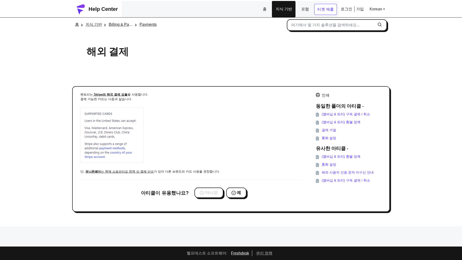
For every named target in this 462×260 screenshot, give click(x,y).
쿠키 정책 (264, 253)
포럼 (305, 9)
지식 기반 (284, 9)
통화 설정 (329, 138)
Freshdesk (240, 253)
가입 (360, 9)
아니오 (211, 192)
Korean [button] (376, 9)
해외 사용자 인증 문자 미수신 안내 (348, 172)
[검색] (379, 25)
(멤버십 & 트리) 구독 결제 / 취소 (346, 114)
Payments (148, 24)
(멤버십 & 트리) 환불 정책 (341, 122)
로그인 (346, 9)
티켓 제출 (325, 9)
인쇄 (325, 95)
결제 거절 (329, 130)
